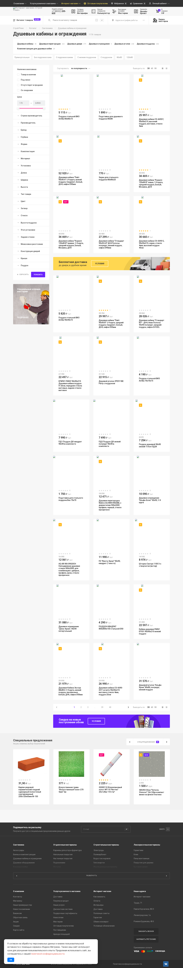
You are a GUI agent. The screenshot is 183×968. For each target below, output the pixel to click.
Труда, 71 (138, 903)
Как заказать (99, 897)
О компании (18, 891)
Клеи (136, 854)
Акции (16, 922)
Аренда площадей (61, 934)
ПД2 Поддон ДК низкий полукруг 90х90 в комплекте (110, 444)
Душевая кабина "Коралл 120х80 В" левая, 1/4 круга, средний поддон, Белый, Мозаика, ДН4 (151, 183)
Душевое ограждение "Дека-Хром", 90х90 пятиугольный (69, 628)
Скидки (16, 926)
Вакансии (17, 913)
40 (110, 707)
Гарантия (98, 917)
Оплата (97, 901)
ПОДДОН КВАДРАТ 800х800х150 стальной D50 (111, 627)
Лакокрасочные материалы (147, 845)
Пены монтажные (141, 858)
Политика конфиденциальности (127, 964)
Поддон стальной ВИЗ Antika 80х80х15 (69, 117)
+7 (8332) (59, 12)
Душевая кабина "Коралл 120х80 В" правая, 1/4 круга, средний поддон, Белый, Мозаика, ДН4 (71, 244)
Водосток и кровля (102, 858)
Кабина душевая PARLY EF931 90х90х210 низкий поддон (150, 631)
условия (96, 721)
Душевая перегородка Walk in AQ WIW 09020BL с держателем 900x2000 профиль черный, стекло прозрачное (110, 505)
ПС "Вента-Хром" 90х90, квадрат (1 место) (109, 562)
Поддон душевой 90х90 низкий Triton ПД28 (150, 445)
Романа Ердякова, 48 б (144, 921)
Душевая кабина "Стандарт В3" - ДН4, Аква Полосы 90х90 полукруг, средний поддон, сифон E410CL (151, 323)
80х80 (119, 57)
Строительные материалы (106, 845)
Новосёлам (58, 917)
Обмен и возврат (101, 922)
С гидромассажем (64, 57)
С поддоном (106, 57)
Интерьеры (98, 905)
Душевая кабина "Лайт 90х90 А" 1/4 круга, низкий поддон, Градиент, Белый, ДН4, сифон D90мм (71, 180)
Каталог (33, 28)
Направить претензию (146, 939)
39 (102, 707)
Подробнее (23, 318)
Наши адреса (140, 891)
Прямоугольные (21, 57)
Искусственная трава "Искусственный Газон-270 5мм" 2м (71, 789)
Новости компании (21, 909)
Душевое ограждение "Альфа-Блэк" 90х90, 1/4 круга (150, 500)
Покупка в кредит (61, 901)
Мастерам (58, 922)
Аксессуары (18, 850)
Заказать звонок (146, 931)
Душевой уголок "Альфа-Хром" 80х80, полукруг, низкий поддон (150, 687)
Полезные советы (101, 913)
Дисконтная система (62, 909)
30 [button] (148, 68)
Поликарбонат (100, 854)
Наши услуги (58, 905)
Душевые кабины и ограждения (27, 858)
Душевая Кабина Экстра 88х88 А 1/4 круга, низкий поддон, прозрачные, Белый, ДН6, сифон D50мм (71, 691)
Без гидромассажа (42, 57)
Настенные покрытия (62, 858)
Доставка (57, 897)
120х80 (129, 57)
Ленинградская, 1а (142, 915)
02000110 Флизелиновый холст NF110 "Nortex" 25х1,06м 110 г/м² (110, 789)
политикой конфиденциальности (47, 954)
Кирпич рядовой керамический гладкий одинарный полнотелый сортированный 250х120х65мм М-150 (29, 792)
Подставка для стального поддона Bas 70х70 (71, 499)
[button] (162, 68)
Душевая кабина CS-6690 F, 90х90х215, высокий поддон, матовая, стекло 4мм (151, 122)
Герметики (138, 850)
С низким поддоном (86, 57)
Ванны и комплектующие (24, 854)
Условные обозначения (104, 926)
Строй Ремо (18, 28)
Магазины (17, 901)
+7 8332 (21, 964)
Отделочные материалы (65, 845)
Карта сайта (18, 930)
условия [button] (99, 264)
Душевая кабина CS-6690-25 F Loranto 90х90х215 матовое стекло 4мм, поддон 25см (111, 691)
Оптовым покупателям (63, 926)
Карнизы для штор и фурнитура (67, 850)
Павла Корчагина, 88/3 (144, 909)
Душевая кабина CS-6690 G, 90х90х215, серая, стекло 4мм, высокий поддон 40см (151, 244)
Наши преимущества (22, 905)
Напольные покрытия (62, 854)
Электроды (99, 850)
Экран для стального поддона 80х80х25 (108, 178)
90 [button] (155, 68)
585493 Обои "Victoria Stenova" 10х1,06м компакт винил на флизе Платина (151, 792)
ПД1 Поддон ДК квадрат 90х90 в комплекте (70, 443)
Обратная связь (20, 917)
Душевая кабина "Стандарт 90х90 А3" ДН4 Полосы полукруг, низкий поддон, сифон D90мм (111, 244)
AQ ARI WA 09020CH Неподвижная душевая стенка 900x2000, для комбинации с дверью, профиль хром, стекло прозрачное (69, 569)
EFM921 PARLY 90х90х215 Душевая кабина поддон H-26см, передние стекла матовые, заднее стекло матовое (70, 385)
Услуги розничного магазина (66, 891)
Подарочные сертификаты (65, 913)
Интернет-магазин (102, 891)
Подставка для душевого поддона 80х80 (111, 117)
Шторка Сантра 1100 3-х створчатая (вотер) (150, 565)
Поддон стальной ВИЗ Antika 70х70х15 (149, 379)
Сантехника (47, 28)
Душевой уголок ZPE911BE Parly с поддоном (111, 382)
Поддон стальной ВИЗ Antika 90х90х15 (69, 319)
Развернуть (91, 876)
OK (11, 960)
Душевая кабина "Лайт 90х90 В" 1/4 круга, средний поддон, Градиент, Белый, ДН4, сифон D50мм (111, 323)
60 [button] (152, 68)
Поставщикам (59, 930)
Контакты (17, 897)
